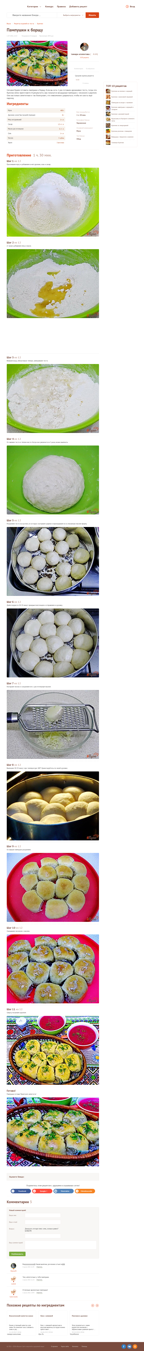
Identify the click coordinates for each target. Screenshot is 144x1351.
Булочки (40, 24)
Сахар (10, 124)
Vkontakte (65, 1191)
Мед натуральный (14, 120)
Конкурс (49, 6)
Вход (132, 6)
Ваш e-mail (13, 1222)
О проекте (54, 1346)
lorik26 (13, 1284)
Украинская (81, 123)
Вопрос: (12, 1229)
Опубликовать (17, 1254)
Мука (10, 110)
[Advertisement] (53, 335)
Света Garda (14, 1297)
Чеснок (10, 138)
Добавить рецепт (78, 6)
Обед (78, 139)
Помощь (84, 1346)
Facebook (22, 1191)
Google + (43, 1191)
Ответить (39, 1267)
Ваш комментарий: (16, 1243)
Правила (61, 6)
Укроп (10, 143)
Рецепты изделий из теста (24, 24)
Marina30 (13, 1271)
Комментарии (78, 69)
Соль (9, 133)
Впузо (9, 24)
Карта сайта (65, 1346)
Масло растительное (16, 129)
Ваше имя (12, 1215)
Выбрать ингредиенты (71, 15)
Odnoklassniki (86, 1191)
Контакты (75, 1346)
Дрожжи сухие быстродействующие (21, 115)
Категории (32, 6)
